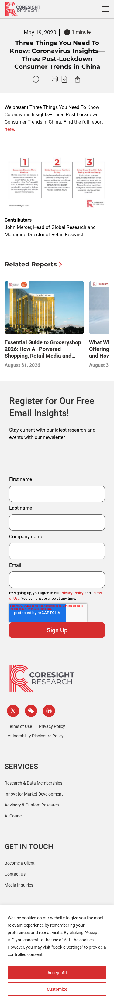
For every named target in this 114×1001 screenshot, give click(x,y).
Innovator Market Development (34, 794)
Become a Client (20, 863)
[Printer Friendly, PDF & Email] (59, 79)
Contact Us (15, 874)
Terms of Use (20, 726)
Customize (57, 989)
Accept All (57, 972)
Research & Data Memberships (33, 783)
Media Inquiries (19, 885)
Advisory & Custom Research (32, 805)
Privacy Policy (72, 593)
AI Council (14, 815)
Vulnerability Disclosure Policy (36, 735)
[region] (57, 953)
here (10, 129)
